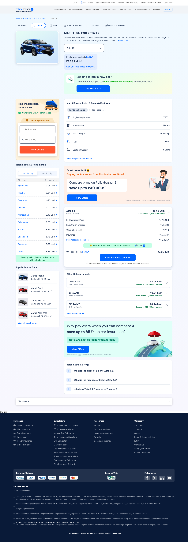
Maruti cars (30, 323)
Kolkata (21, 229)
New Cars (27, 19)
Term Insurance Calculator (65, 437)
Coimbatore (23, 222)
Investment (22, 437)
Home (18, 19)
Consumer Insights (102, 441)
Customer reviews (102, 429)
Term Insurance (24, 433)
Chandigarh (23, 237)
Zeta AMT (74, 292)
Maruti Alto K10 (39, 313)
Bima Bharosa (25, 491)
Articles (97, 425)
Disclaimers (23, 401)
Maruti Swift (37, 288)
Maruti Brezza (38, 300)
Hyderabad (23, 185)
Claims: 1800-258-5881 (151, 3)
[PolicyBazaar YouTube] (169, 478)
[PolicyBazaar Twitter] (154, 478)
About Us (138, 425)
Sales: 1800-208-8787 (105, 3)
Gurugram (22, 244)
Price (55, 25)
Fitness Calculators (65, 429)
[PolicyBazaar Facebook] (147, 478)
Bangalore (22, 200)
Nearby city (47, 173)
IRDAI (15, 491)
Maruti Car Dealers (116, 25)
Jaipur (21, 251)
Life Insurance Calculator (65, 448)
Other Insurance (24, 445)
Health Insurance (24, 441)
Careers (137, 433)
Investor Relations (142, 452)
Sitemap (138, 429)
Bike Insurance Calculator (65, 464)
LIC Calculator (60, 445)
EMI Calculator (60, 441)
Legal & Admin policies (144, 437)
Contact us (139, 445)
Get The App (88, 3)
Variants (95, 25)
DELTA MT (74, 304)
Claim (75, 3)
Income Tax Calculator (64, 433)
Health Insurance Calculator (66, 452)
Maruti (36, 19)
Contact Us (168, 3)
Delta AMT (74, 281)
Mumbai (21, 193)
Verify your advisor (142, 448)
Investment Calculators (67, 425)
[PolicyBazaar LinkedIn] (162, 478)
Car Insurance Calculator (65, 460)
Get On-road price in (80, 66)
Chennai (21, 207)
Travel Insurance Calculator (66, 456)
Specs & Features (74, 25)
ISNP (136, 441)
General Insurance (25, 425)
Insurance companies (103, 433)
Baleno (44, 19)
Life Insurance (23, 429)
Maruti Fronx (37, 275)
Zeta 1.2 (39, 25)
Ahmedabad (23, 215)
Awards (97, 437)
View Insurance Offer (116, 257)
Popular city (27, 173)
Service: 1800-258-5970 (128, 3)
